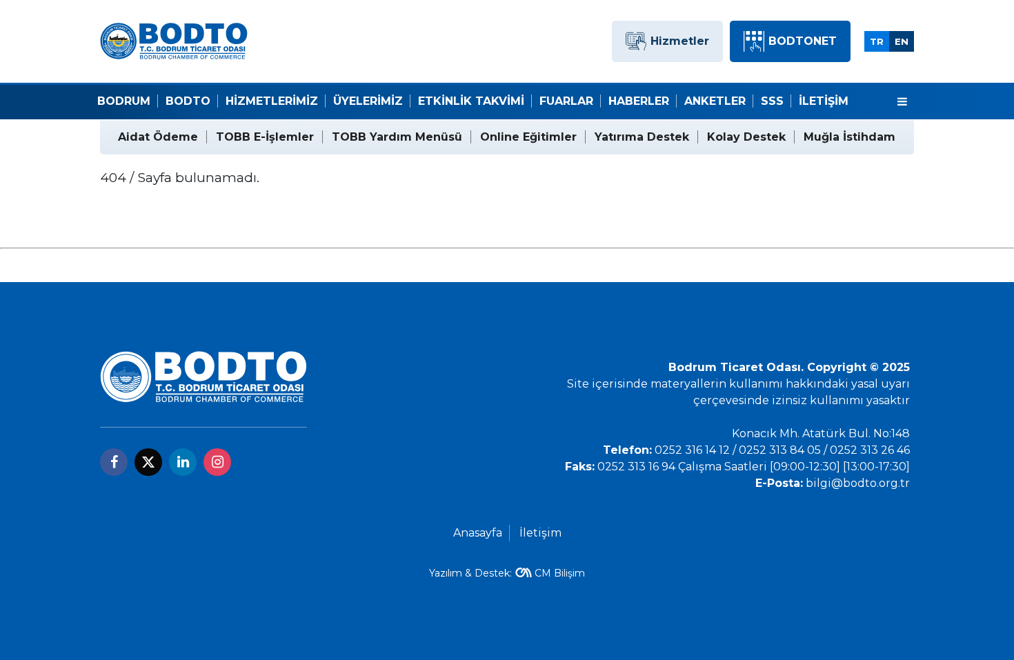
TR (877, 41)
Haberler (638, 101)
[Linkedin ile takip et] (183, 462)
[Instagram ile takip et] (217, 462)
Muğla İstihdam (849, 136)
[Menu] (902, 102)
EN (901, 41)
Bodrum (123, 101)
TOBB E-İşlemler (265, 136)
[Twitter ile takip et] (148, 462)
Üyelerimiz (368, 101)
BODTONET (802, 41)
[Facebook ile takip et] (114, 462)
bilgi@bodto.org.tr (858, 483)
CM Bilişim (560, 573)
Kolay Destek (746, 136)
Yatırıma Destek (642, 136)
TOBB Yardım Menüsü (397, 136)
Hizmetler (679, 41)
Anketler (715, 101)
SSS (772, 101)
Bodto (188, 101)
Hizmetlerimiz (272, 101)
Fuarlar (566, 101)
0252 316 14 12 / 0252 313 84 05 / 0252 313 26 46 (782, 450)
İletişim (823, 101)
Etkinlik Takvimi (471, 101)
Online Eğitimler (528, 136)
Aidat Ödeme (158, 136)
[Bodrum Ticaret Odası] (174, 40)
